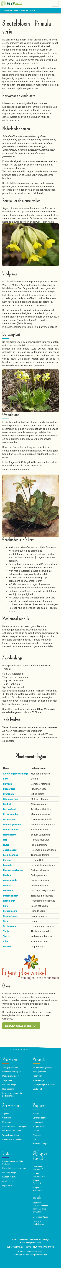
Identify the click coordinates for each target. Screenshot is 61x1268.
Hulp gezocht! (8, 1089)
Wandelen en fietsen (10, 1135)
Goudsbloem (9, 819)
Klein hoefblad (10, 854)
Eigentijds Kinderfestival (38, 1222)
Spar (5, 921)
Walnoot (7, 946)
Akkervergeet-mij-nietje (15, 773)
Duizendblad (9, 809)
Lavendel (8, 865)
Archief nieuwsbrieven (39, 1174)
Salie (5, 905)
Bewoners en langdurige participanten (12, 1094)
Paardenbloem (10, 895)
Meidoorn (8, 890)
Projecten (39, 1105)
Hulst (6, 844)
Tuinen (36, 1113)
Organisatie (7, 1185)
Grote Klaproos (11, 829)
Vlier (5, 941)
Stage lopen (7, 1080)
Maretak (7, 885)
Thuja (6, 931)
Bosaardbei (9, 788)
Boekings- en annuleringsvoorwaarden (30, 1254)
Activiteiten (10, 1105)
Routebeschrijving (34, 1251)
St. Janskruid (10, 926)
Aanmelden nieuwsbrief (38, 1167)
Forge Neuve (38, 1126)
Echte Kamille (10, 814)
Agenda (5, 1113)
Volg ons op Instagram (38, 1188)
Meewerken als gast (10, 1076)
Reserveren (37, 1076)
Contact (21, 1251)
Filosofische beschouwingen (14, 1168)
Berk (5, 778)
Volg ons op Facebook (38, 1181)
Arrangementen (39, 1071)
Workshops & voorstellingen (14, 1126)
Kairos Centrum (8, 1176)
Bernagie (7, 783)
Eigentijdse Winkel (40, 1217)
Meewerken (10, 1059)
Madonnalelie (10, 880)
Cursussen (6, 1117)
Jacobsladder (10, 849)
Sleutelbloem (10, 910)
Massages (6, 1122)
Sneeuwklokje (10, 916)
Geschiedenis (7, 1181)
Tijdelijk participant (10, 1067)
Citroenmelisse (11, 799)
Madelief (7, 875)
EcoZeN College (9, 1084)
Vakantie (39, 1059)
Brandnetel (8, 793)
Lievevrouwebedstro (13, 870)
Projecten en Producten (19, 10)
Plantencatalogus (40, 1143)
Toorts (6, 936)
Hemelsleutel (10, 834)
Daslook (7, 804)
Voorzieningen (39, 1080)
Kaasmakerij (38, 1122)
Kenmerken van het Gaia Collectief (12, 1162)
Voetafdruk (37, 1089)
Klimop (6, 860)
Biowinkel (37, 1135)
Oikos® (36, 1130)
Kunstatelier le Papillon (12, 1139)
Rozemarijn (9, 900)
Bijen (35, 1139)
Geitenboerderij (39, 1117)
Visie (6, 1153)
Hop (5, 839)
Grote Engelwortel (12, 824)
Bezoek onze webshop (21, 1026)
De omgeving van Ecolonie (44, 1084)
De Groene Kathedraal (11, 1130)
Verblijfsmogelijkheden (42, 1067)
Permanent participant (11, 1071)
